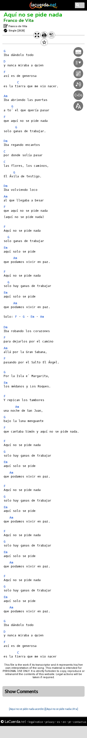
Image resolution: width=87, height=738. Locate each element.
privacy (50, 721)
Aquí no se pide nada (33, 15)
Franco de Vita (19, 20)
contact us (79, 721)
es (58, 721)
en (64, 721)
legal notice (36, 721)
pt (69, 721)
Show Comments (21, 691)
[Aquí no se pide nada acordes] (27, 708)
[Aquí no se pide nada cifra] (61, 708)
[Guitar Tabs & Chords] (43, 8)
